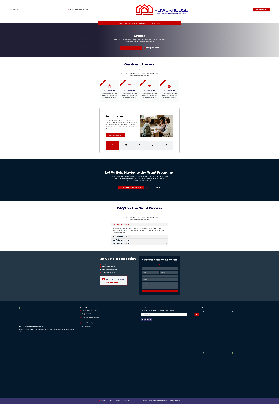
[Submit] (197, 314)
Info (158, 23)
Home (120, 23)
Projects (152, 23)
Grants (134, 23)
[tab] (112, 145)
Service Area (143, 23)
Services (127, 23)
